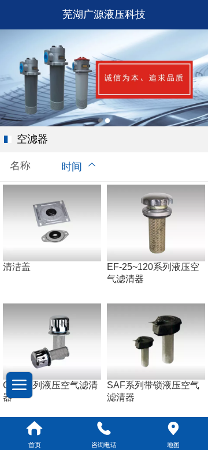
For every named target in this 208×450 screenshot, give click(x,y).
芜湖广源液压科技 (104, 14)
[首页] (34, 428)
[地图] (173, 428)
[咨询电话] (104, 428)
